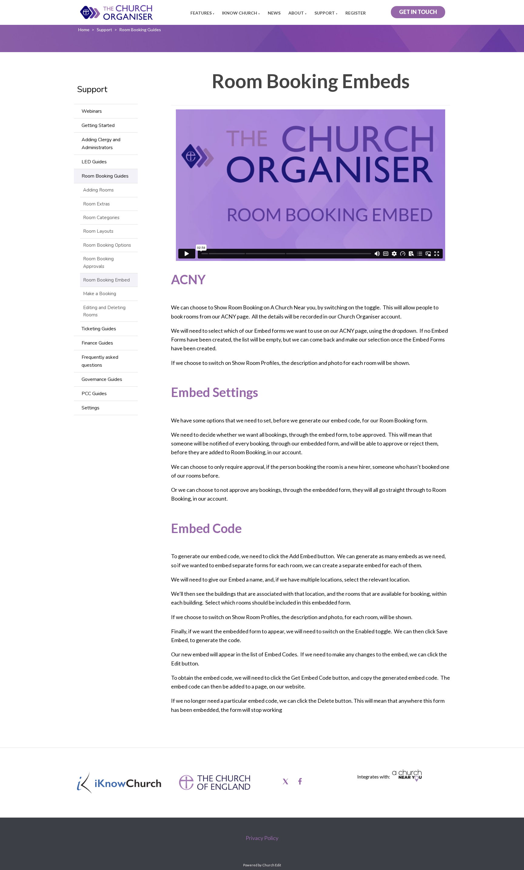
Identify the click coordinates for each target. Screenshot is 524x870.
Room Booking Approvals (98, 262)
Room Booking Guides (140, 29)
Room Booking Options (107, 245)
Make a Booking (99, 294)
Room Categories (101, 218)
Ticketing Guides (99, 328)
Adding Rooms (98, 190)
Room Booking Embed (106, 280)
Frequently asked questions (100, 361)
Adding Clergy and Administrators (101, 143)
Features (201, 12)
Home (83, 29)
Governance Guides (102, 379)
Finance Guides (97, 343)
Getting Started (98, 125)
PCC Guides (94, 393)
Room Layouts (98, 231)
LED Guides (94, 161)
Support (324, 12)
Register (355, 12)
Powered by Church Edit (262, 865)
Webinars (92, 111)
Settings (90, 408)
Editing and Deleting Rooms (104, 311)
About (296, 12)
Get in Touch (418, 11)
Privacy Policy (262, 838)
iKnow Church (239, 12)
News (274, 12)
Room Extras (96, 204)
